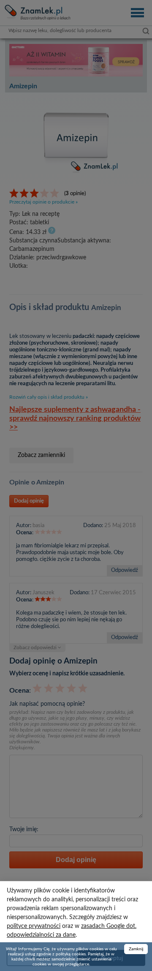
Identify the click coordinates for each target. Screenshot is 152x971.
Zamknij (136, 949)
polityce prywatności (33, 926)
